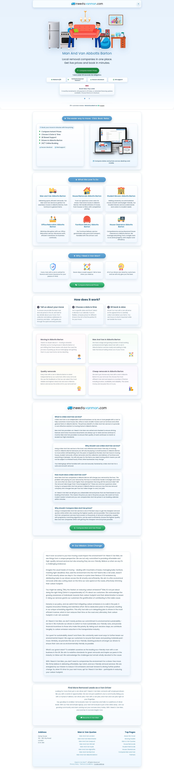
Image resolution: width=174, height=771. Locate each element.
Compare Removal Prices (88, 285)
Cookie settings (99, 764)
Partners (132, 755)
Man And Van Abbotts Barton (87, 755)
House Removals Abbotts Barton (86, 196)
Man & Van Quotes (128, 741)
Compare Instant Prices (88, 71)
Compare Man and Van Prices (88, 528)
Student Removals (128, 747)
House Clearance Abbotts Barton (121, 225)
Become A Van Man (91, 717)
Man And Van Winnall (87, 744)
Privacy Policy (74, 764)
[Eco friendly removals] (89, 98)
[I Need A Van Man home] (87, 4)
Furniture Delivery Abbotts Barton (87, 225)
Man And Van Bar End (87, 752)
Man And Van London (87, 736)
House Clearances (128, 749)
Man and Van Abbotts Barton (53, 196)
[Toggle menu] (138, 3)
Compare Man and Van (127, 752)
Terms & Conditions (86, 764)
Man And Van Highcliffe (87, 749)
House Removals (129, 744)
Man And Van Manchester (87, 739)
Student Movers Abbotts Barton (121, 196)
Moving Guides (130, 739)
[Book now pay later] (85, 98)
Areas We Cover (129, 736)
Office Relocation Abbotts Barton (52, 225)
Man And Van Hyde (87, 747)
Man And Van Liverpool (87, 741)
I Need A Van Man (80, 762)
